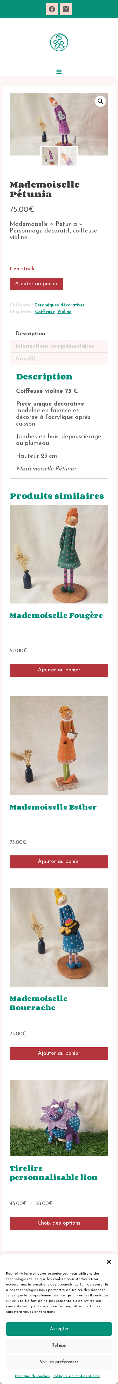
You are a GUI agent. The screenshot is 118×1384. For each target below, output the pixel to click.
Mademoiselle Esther (53, 806)
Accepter (59, 1329)
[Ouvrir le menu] (59, 71)
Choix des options (59, 1223)
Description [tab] (30, 334)
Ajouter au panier (36, 284)
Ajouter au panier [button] (59, 670)
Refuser (59, 1345)
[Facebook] (52, 9)
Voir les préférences (59, 1362)
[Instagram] (66, 9)
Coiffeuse (45, 312)
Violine (64, 312)
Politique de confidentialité (76, 1376)
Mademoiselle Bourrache (38, 1003)
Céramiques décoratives (59, 305)
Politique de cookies (32, 1376)
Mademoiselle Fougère (56, 615)
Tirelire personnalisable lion (54, 1172)
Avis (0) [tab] (25, 359)
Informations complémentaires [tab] (54, 346)
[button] (109, 1262)
